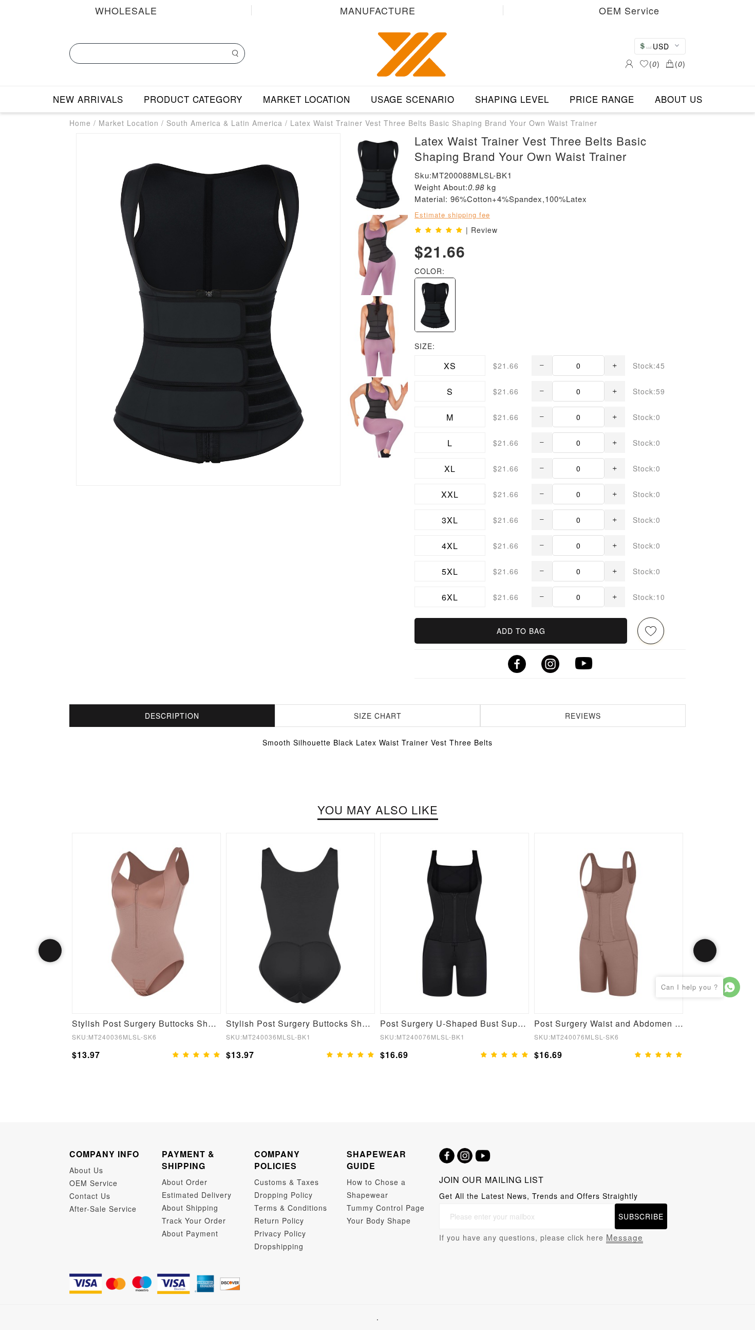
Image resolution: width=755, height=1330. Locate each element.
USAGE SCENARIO (413, 99)
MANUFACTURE (378, 10)
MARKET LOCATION (306, 99)
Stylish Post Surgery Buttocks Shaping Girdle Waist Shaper (146, 1023)
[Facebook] (447, 1155)
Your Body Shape (379, 1220)
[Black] (435, 305)
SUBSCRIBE (641, 1216)
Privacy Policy (280, 1233)
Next (704, 950)
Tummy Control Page (386, 1208)
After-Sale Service (103, 1209)
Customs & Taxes (286, 1182)
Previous (50, 950)
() (654, 64)
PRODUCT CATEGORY (193, 99)
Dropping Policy (283, 1195)
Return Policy (279, 1220)
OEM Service (629, 10)
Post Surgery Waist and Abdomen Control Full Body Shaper (608, 1023)
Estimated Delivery (197, 1195)
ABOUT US (679, 99)
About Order (184, 1182)
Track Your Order (194, 1220)
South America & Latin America (224, 123)
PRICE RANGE (602, 99)
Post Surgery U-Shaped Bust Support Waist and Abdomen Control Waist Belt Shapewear (454, 1023)
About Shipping (190, 1208)
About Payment (190, 1233)
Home (80, 123)
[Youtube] (482, 1155)
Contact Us (89, 1196)
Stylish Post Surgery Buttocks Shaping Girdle (300, 1023)
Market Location (129, 123)
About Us (86, 1170)
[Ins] (465, 1155)
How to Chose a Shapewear (376, 1188)
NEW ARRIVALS (88, 99)
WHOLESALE (126, 10)
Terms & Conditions (290, 1208)
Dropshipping (279, 1246)
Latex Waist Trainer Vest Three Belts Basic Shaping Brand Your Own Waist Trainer (443, 123)
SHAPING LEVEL (512, 99)
